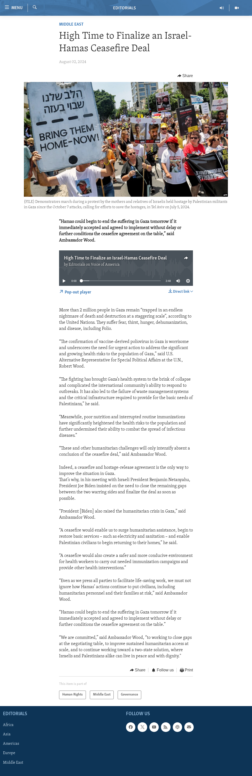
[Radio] (221, 7)
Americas (11, 744)
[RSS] (165, 727)
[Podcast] (177, 727)
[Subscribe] (189, 727)
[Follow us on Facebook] (130, 727)
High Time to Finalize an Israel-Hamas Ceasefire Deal (115, 258)
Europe (9, 753)
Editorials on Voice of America (94, 265)
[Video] (236, 7)
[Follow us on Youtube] (154, 727)
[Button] (185, 76)
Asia (7, 734)
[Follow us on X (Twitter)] (142, 727)
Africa (8, 725)
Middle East (71, 24)
